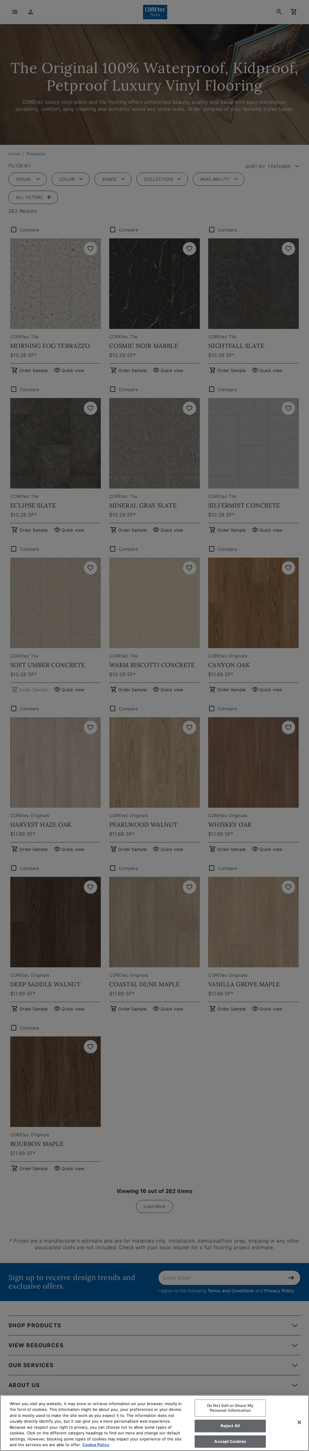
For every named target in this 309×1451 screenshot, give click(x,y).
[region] (154, 1423)
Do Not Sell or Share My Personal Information (230, 1408)
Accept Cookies (230, 1441)
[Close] (299, 1422)
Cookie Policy (95, 1444)
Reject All (230, 1425)
